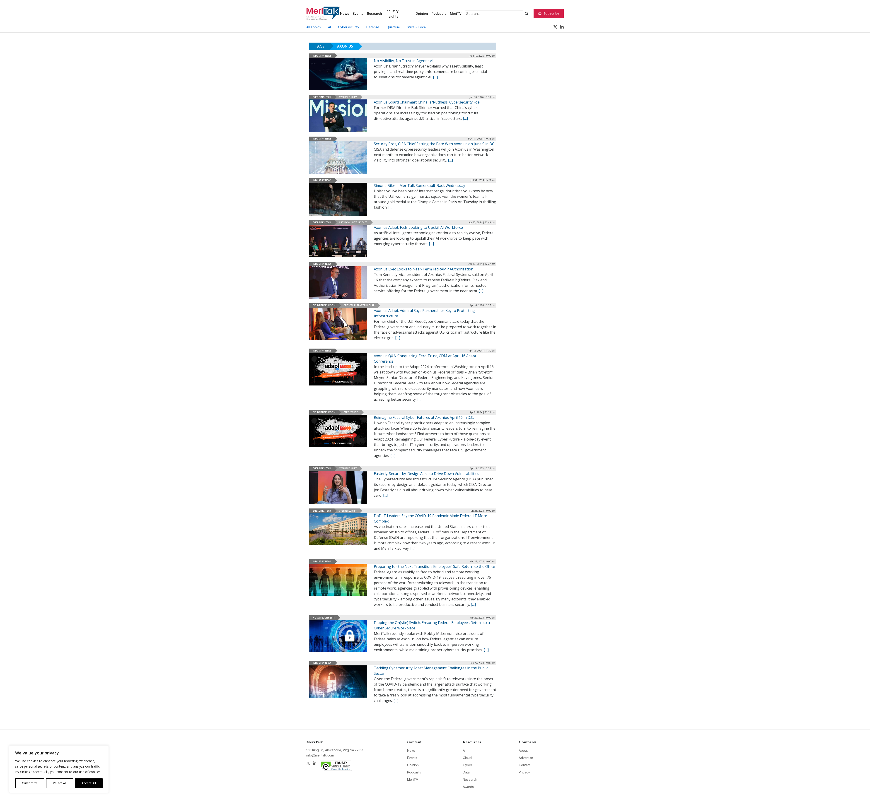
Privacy (524, 772)
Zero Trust (350, 412)
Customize (30, 783)
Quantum (393, 27)
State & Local (416, 27)
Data (466, 772)
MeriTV (456, 13)
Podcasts (439, 13)
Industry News (322, 55)
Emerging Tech (322, 97)
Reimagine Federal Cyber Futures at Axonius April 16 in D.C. (424, 417)
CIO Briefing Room (324, 305)
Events (358, 13)
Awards (468, 787)
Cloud (467, 758)
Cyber (467, 765)
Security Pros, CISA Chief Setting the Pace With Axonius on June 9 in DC (434, 143)
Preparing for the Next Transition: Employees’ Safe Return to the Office (434, 566)
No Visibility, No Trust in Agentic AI (403, 60)
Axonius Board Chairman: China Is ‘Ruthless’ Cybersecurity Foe (427, 102)
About (523, 750)
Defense (372, 27)
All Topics (313, 27)
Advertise (526, 758)
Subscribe (551, 13)
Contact (524, 765)
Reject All (59, 783)
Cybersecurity (348, 27)
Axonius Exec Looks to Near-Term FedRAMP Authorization (423, 269)
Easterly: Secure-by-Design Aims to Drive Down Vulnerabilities (426, 473)
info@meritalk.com (320, 755)
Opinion (422, 13)
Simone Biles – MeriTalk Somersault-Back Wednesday (419, 185)
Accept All (89, 783)
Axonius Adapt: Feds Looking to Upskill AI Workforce (418, 227)
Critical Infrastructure (358, 305)
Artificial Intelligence (353, 222)
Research (374, 13)
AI (329, 27)
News (344, 13)
